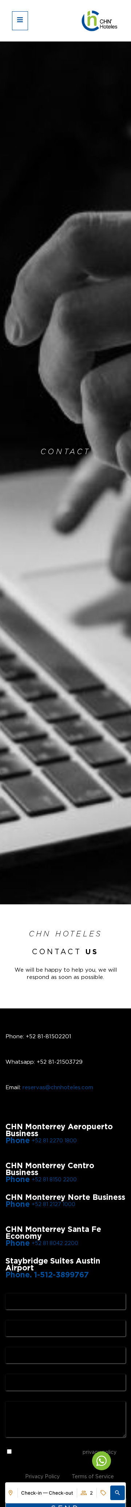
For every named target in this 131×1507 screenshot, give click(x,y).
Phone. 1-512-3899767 (47, 1275)
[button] (117, 1493)
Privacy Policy (42, 1477)
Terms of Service (93, 1477)
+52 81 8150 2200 (54, 1180)
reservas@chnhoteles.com (58, 1087)
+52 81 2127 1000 (53, 1204)
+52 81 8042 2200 (55, 1243)
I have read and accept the (65, 1452)
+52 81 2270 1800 (54, 1141)
